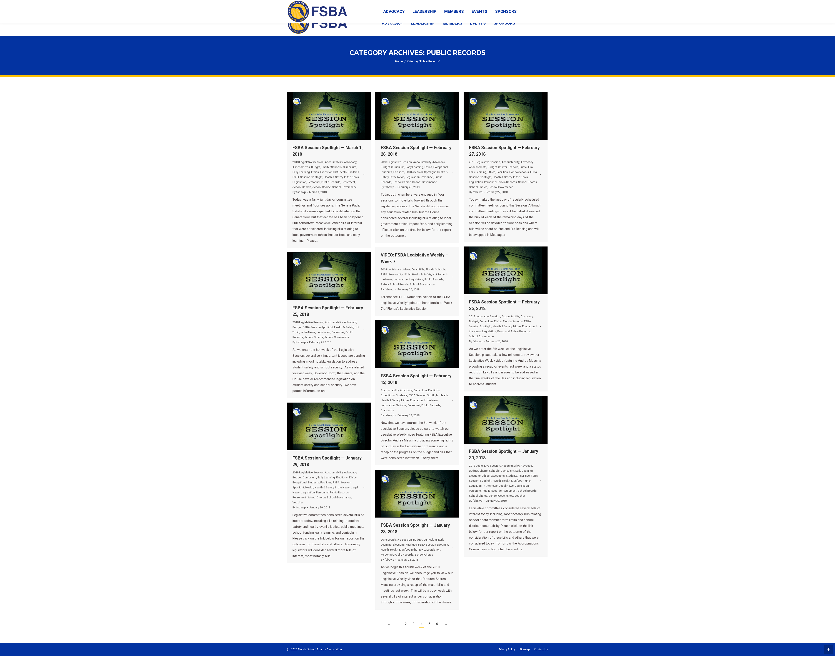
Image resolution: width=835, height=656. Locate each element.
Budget (315, 167)
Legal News (506, 485)
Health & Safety (333, 177)
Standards (387, 410)
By (299, 192)
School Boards (301, 187)
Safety (385, 284)
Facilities (353, 172)
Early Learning (301, 172)
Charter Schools (332, 167)
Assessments (301, 167)
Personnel (314, 182)
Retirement (348, 182)
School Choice (321, 187)
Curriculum (349, 167)
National (401, 405)
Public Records (330, 182)
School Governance (344, 187)
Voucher (519, 495)
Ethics (315, 172)
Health (444, 395)
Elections (434, 390)
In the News (351, 177)
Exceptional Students (333, 172)
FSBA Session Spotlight (307, 177)
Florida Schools (519, 172)
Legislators (416, 279)
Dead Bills (418, 269)
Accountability (334, 162)
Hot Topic (439, 274)
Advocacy (350, 162)
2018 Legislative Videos (396, 269)
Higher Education (524, 326)
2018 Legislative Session (308, 162)
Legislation (299, 182)
